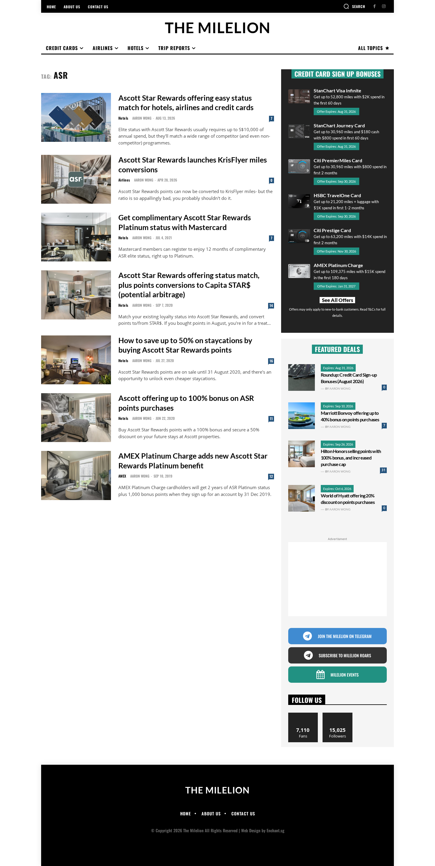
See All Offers (337, 300)
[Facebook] (374, 6)
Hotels (123, 118)
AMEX (122, 476)
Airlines (124, 180)
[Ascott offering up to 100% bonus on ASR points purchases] (76, 417)
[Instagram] (384, 6)
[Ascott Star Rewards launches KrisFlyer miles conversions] (76, 179)
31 (383, 470)
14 (271, 305)
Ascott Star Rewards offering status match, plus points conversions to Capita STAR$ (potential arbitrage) (189, 285)
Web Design (250, 830)
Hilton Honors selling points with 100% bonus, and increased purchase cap (351, 457)
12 (271, 476)
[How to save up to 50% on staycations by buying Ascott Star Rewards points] (76, 359)
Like (303, 715)
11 (271, 418)
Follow (337, 715)
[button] (354, 6)
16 (271, 360)
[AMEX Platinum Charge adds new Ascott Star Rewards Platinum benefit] (76, 475)
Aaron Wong (142, 117)
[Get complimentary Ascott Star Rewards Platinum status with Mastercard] (76, 237)
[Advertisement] (337, 579)
